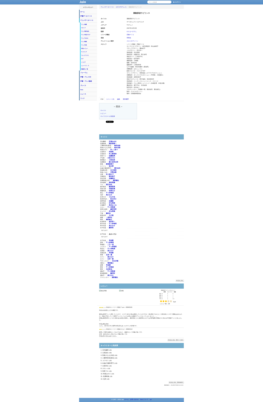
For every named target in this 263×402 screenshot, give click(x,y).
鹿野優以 (116, 180)
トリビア (83, 62)
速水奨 (111, 166)
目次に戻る (180, 280)
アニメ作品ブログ (85, 34)
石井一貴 (109, 255)
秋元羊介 (113, 199)
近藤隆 (111, 201)
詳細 (101, 99)
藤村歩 (108, 213)
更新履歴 (126, 99)
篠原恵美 (112, 186)
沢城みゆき (113, 141)
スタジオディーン (132, 41)
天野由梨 (113, 172)
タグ (82, 58)
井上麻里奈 (113, 154)
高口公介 (109, 195)
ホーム (82, 12)
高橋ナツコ (130, 34)
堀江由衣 (117, 168)
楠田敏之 (109, 219)
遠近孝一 (112, 221)
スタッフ (83, 27)
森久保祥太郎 (113, 162)
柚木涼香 (117, 147)
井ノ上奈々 (114, 149)
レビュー (103, 113)
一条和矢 (109, 217)
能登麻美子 (110, 164)
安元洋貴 (115, 261)
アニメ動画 (84, 41)
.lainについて (144, 399)
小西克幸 (112, 160)
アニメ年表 (84, 45)
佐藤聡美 (112, 156)
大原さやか (111, 158)
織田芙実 (113, 209)
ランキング (84, 51)
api (151, 399)
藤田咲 (111, 227)
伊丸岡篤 (112, 203)
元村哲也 (109, 269)
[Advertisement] (88, 132)
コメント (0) (110, 99)
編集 (118, 99)
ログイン (178, 2)
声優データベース (86, 16)
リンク (82, 98)
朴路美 (111, 151)
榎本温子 (112, 176)
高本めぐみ (113, 205)
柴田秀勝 (112, 182)
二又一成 (110, 244)
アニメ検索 (84, 24)
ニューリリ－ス (85, 65)
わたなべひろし (132, 31)
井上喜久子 (110, 174)
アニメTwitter (84, 38)
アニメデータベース (86, 20)
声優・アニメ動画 (86, 81)
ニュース (83, 94)
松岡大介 (112, 191)
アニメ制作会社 (85, 31)
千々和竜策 (110, 193)
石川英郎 (113, 170)
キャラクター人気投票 (107, 116)
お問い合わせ (134, 399)
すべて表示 (180, 340)
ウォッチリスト (85, 55)
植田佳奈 (117, 145)
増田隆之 (110, 263)
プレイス (83, 85)
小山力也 (112, 197)
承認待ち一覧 (84, 69)
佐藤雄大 (112, 178)
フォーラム (84, 72)
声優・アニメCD (85, 77)
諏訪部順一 (113, 143)
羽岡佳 (129, 38)
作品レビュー (84, 48)
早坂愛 (111, 240)
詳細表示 (180, 382)
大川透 (111, 215)
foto (81, 89)
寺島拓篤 (112, 188)
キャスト (103, 110)
